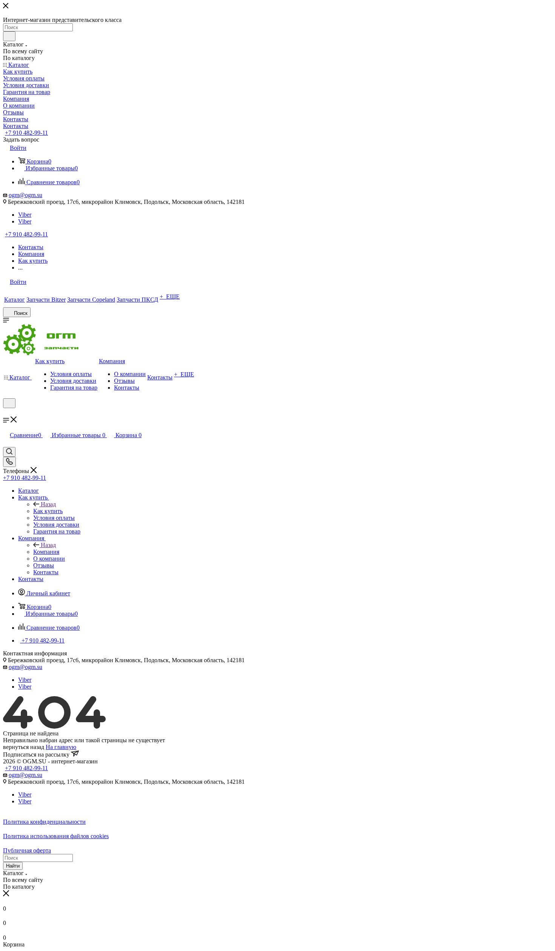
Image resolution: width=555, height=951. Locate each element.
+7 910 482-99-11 (26, 132)
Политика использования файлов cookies (56, 836)
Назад (48, 504)
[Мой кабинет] (6, 413)
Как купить (48, 511)
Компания (46, 552)
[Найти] (9, 36)
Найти (13, 866)
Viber (24, 214)
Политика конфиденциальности (44, 821)
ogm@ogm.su (25, 195)
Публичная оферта (27, 850)
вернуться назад (23, 747)
